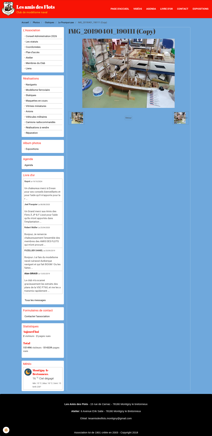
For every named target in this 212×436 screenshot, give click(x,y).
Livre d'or (166, 8)
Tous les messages (35, 300)
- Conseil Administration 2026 (41, 36)
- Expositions (32, 148)
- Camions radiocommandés (40, 122)
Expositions (200, 8)
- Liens (28, 68)
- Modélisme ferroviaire (37, 89)
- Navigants (31, 84)
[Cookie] (6, 430)
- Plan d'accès (32, 52)
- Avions (29, 111)
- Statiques (49, 22)
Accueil (25, 22)
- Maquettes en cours (36, 100)
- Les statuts (31, 41)
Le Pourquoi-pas (66, 22)
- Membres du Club (35, 63)
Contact (182, 8)
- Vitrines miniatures (35, 106)
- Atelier (29, 57)
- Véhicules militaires (36, 116)
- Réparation (31, 132)
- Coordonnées (33, 47)
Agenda (151, 8)
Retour (128, 118)
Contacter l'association (37, 316)
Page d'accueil (120, 8)
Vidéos (137, 8)
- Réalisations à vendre (37, 127)
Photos (36, 22)
